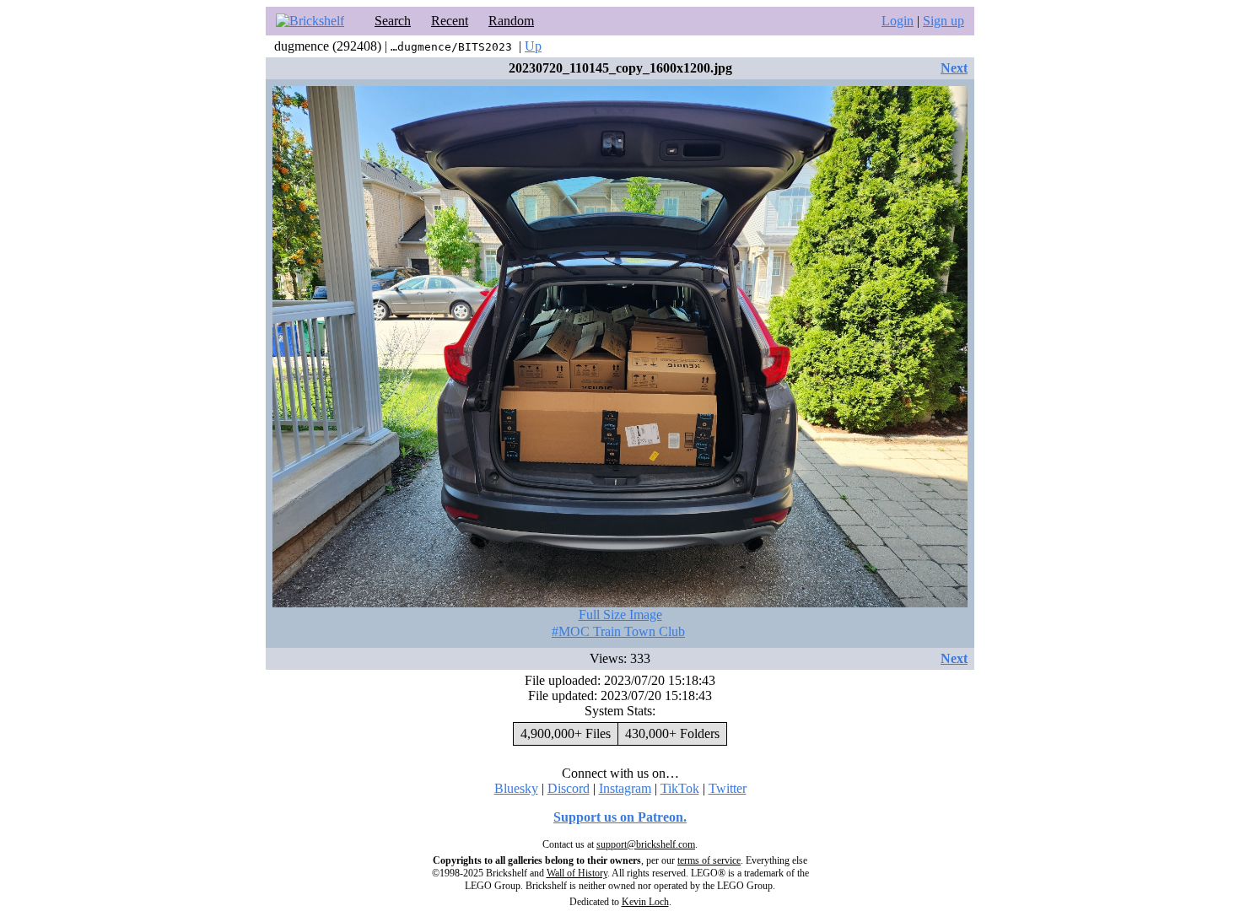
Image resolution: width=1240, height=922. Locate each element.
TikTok (679, 788)
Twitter (728, 788)
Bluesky (516, 788)
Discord (568, 788)
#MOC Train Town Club (618, 631)
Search (393, 20)
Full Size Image (620, 614)
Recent (449, 20)
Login (897, 20)
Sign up (943, 20)
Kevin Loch (645, 902)
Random (511, 20)
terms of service (709, 860)
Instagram (625, 788)
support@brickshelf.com (645, 844)
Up (533, 46)
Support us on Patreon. (620, 817)
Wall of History (577, 873)
